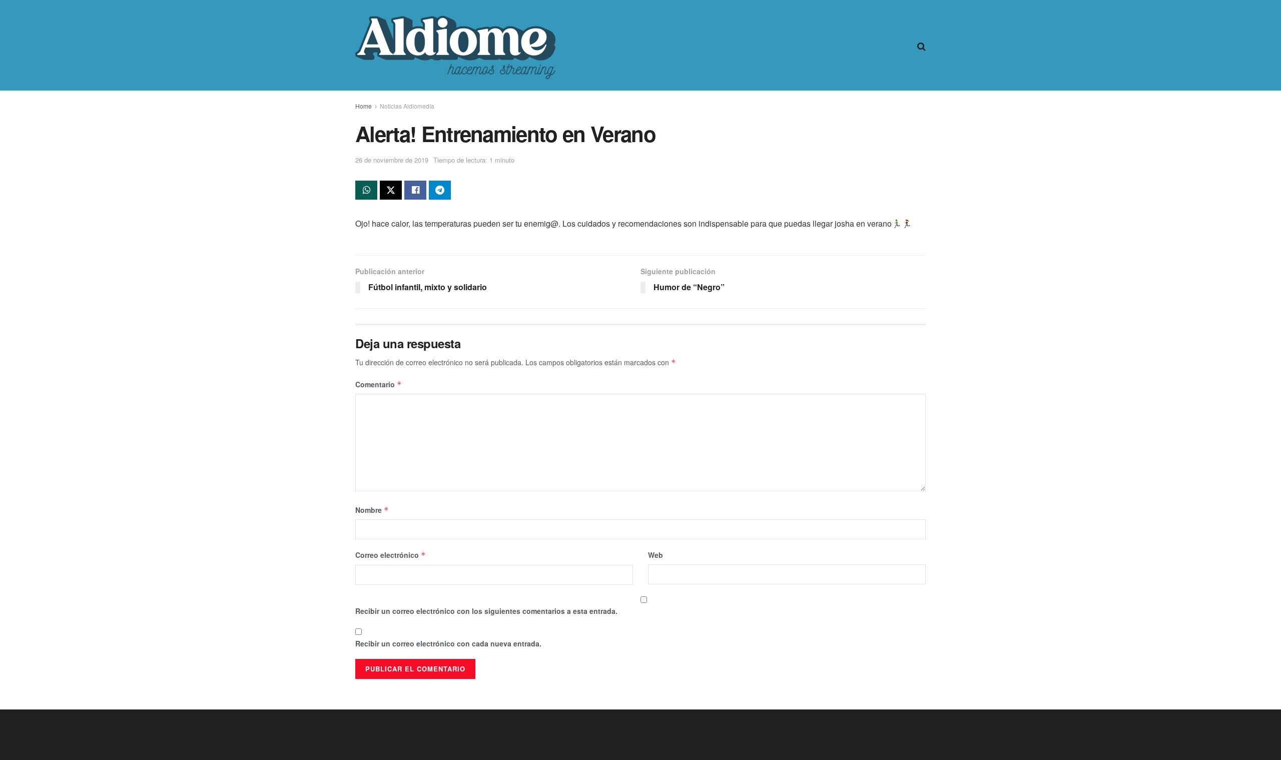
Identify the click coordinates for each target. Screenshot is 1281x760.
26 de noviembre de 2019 (391, 160)
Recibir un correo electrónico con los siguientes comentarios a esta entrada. (486, 611)
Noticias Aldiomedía (407, 106)
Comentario (378, 384)
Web (655, 555)
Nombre (372, 510)
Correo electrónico (390, 555)
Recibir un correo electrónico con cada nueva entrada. (448, 643)
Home (363, 106)
